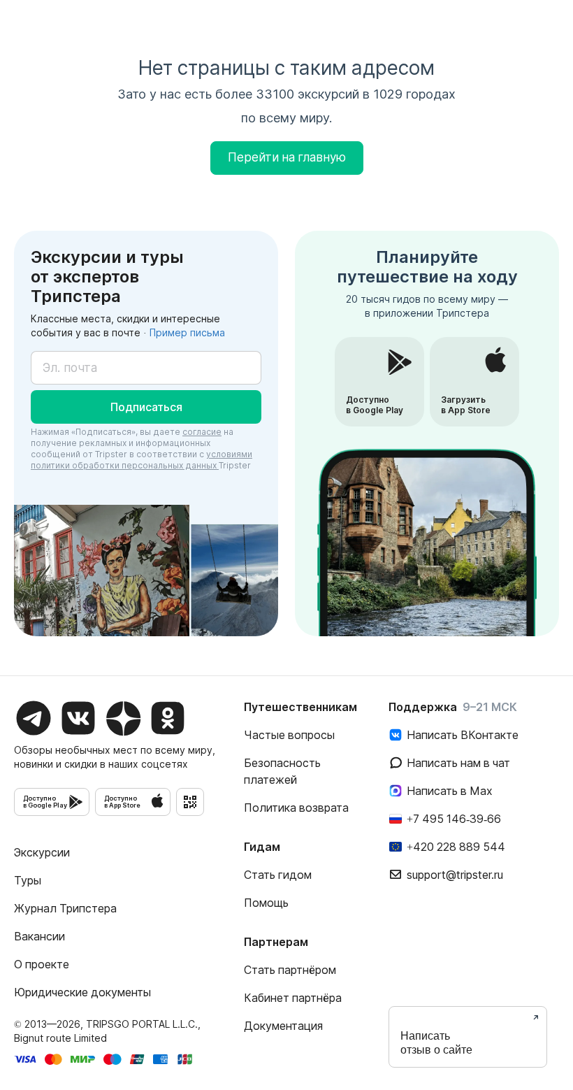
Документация (283, 1026)
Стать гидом (278, 875)
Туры (27, 880)
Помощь (266, 903)
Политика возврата (296, 808)
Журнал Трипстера (65, 908)
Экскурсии (42, 852)
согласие (202, 431)
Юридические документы (82, 992)
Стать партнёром (290, 970)
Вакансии (39, 936)
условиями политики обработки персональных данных (141, 460)
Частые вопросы (289, 735)
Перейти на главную (287, 157)
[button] (146, 407)
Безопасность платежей (282, 771)
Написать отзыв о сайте (436, 1043)
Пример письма (187, 332)
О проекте (41, 964)
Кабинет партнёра (293, 998)
